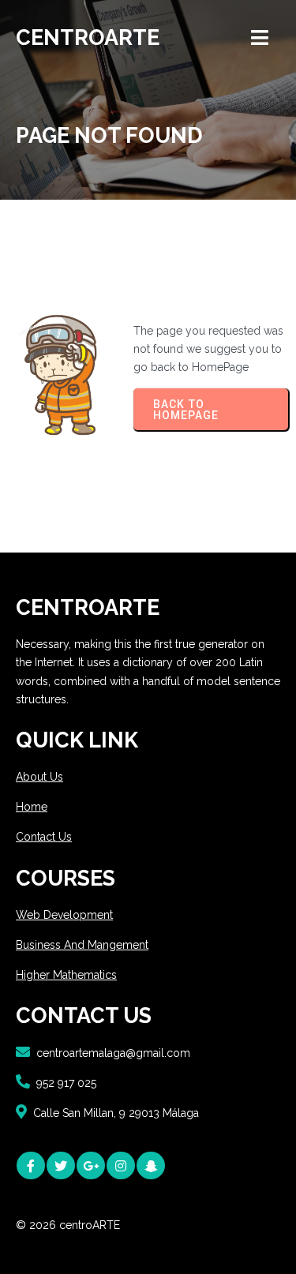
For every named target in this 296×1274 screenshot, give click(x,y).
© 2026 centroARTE (68, 1225)
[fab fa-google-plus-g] (91, 1165)
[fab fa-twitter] (61, 1165)
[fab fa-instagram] (121, 1165)
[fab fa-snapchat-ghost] (151, 1165)
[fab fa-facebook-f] (31, 1165)
